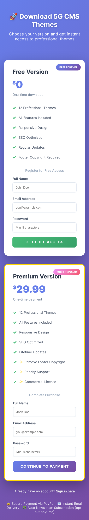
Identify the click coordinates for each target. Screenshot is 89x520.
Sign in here (65, 491)
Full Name (20, 179)
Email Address (23, 199)
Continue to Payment (44, 466)
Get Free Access (44, 242)
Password (20, 219)
